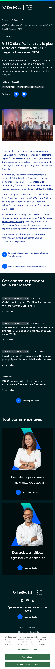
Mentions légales (27, 627)
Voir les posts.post (30, 400)
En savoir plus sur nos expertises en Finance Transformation (28, 254)
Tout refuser (27, 657)
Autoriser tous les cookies (27, 664)
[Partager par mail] (16, 94)
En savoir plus (27, 304)
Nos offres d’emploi (30, 492)
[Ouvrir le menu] (50, 7)
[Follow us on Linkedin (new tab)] (22, 600)
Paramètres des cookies (27, 649)
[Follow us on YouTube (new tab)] (27, 600)
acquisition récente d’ (27, 218)
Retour (9, 36)
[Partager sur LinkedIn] (24, 94)
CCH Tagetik (8, 209)
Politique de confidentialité (27, 632)
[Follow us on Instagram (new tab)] (33, 600)
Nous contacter (31, 568)
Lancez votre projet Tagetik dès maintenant (28, 266)
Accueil (5, 20)
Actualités (16, 20)
